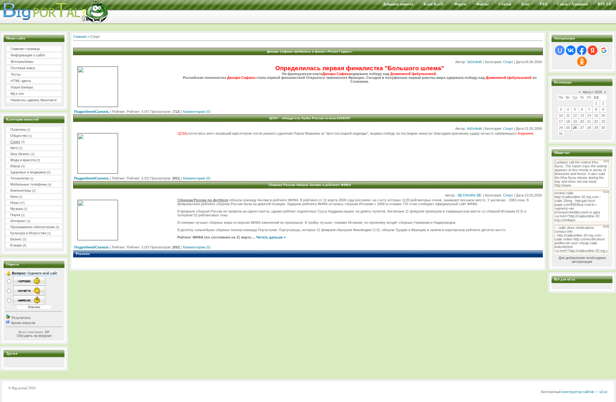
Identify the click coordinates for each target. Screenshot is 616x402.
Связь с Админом (572, 4)
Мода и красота (23, 160)
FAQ (543, 4)
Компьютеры (20, 190)
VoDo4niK (474, 62)
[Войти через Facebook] (581, 50)
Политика (18, 129)
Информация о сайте (28, 55)
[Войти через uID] (560, 50)
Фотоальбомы (22, 61)
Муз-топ (17, 94)
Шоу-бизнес (20, 154)
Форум (460, 4)
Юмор (15, 166)
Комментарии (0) (196, 111)
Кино (14, 196)
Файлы (482, 4)
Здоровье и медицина (28, 172)
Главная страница (25, 49)
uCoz (603, 392)
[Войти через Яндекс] (592, 50)
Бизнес (16, 239)
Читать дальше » (271, 237)
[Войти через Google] (604, 50)
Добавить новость (398, 4)
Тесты (16, 74)
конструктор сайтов (578, 392)
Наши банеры (22, 87)
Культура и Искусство (28, 233)
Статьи (505, 4)
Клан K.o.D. (434, 4)
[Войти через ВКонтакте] (571, 50)
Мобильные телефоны (28, 184)
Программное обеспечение (32, 227)
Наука (15, 215)
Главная (79, 36)
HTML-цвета (21, 81)
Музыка (16, 209)
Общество (18, 136)
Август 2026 (592, 92)
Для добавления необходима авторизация (582, 260)
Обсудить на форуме (34, 336)
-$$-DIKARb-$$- (469, 195)
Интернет (18, 221)
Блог (525, 4)
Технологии (19, 178)
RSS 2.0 (604, 4)
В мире (16, 245)
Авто (14, 148)
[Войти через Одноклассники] (582, 61)
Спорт (15, 142)
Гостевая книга (23, 68)
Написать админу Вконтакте (34, 100)
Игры (14, 203)
